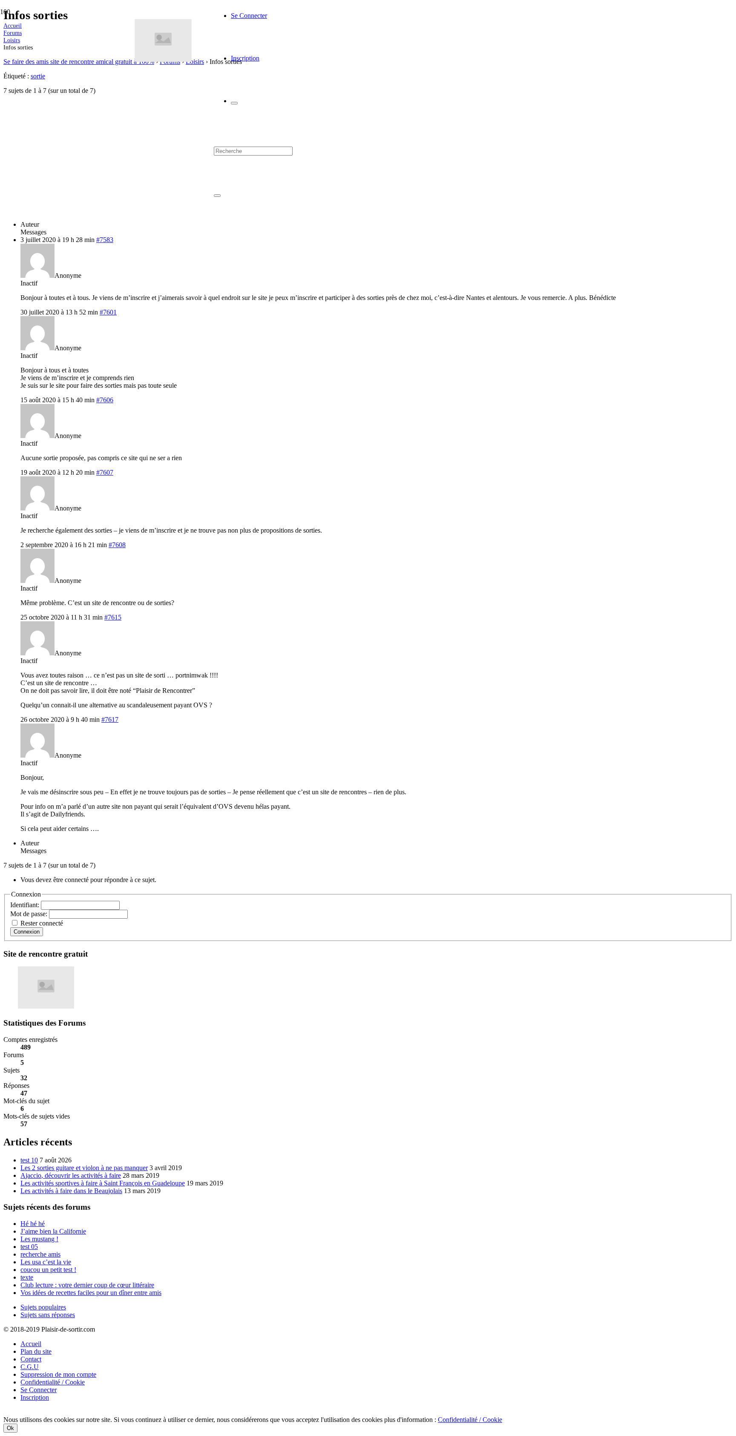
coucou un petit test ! (48, 1269)
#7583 (104, 239)
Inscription (34, 1397)
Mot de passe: (29, 913)
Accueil (30, 1343)
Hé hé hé (32, 1223)
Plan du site (36, 1351)
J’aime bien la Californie (53, 1231)
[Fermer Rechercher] (217, 195)
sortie (38, 76)
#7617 (109, 719)
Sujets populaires (43, 1307)
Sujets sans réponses (47, 1314)
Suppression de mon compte (58, 1374)
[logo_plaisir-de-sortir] (163, 59)
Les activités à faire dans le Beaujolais (71, 1190)
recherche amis (40, 1254)
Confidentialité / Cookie (52, 1382)
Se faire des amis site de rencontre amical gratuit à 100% (78, 61)
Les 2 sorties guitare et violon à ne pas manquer (84, 1167)
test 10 (29, 1160)
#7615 (112, 617)
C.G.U (29, 1366)
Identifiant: (25, 904)
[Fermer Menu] (234, 103)
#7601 (108, 312)
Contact (30, 1359)
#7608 (117, 544)
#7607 (104, 472)
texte (26, 1277)
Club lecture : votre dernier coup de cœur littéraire (87, 1285)
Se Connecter (38, 1389)
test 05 (29, 1246)
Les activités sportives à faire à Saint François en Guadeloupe (102, 1183)
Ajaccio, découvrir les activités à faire (70, 1175)
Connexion (27, 931)
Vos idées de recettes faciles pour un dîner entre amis (90, 1292)
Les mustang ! (39, 1239)
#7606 (104, 400)
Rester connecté (41, 923)
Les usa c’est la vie (45, 1262)
